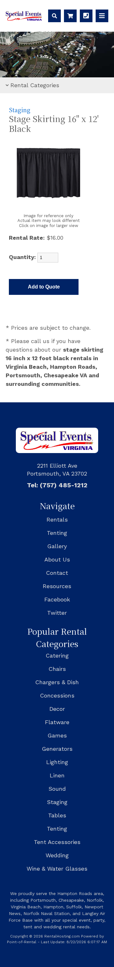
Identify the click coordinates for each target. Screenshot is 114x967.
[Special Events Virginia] (24, 18)
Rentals (57, 519)
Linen (57, 775)
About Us (57, 559)
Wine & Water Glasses (57, 868)
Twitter (57, 612)
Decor (57, 708)
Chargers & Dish (57, 682)
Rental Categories (34, 85)
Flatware (57, 722)
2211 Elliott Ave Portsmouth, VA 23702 (57, 469)
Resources (57, 586)
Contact (57, 572)
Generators (57, 748)
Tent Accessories (57, 842)
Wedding (57, 855)
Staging (19, 110)
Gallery (57, 546)
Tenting (57, 532)
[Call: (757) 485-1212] (86, 16)
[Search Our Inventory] (54, 16)
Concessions (57, 695)
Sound (57, 788)
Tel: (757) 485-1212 (57, 485)
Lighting (57, 762)
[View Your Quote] (70, 16)
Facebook (57, 599)
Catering (57, 655)
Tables (57, 815)
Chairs (57, 668)
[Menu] (102, 16)
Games (57, 735)
